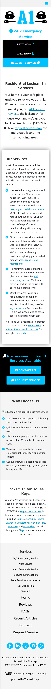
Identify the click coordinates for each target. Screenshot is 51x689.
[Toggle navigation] (46, 3)
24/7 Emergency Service (25, 558)
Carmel (20, 518)
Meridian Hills (38, 522)
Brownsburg (29, 526)
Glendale (13, 526)
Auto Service (25, 563)
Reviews (25, 604)
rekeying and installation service (27, 209)
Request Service (24, 62)
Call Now (24, 53)
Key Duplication (25, 585)
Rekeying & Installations (25, 574)
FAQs (21, 530)
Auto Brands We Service (25, 569)
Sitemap (32, 661)
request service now (28, 128)
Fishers (40, 518)
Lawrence (11, 522)
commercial (34, 325)
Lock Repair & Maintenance (25, 580)
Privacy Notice (40, 657)
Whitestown (23, 522)
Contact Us (27, 370)
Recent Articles (25, 618)
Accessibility (20, 661)
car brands (20, 333)
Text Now (24, 44)
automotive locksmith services (22, 329)
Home (25, 597)
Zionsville (30, 518)
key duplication (18, 308)
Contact (25, 625)
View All (26, 591)
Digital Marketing (37, 673)
